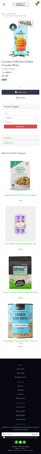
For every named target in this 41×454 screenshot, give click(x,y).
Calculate (21, 126)
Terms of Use (20, 407)
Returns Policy (20, 398)
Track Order (20, 373)
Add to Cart (21, 92)
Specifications (8, 143)
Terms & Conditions (23, 437)
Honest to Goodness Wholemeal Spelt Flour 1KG (20, 292)
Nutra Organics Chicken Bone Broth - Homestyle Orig (21, 342)
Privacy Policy (20, 411)
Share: (4, 72)
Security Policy (20, 419)
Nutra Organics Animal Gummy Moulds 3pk (20, 243)
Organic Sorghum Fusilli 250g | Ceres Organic (21, 195)
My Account (20, 369)
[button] (20, 97)
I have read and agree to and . (21, 437)
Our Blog (20, 390)
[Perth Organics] (20, 4)
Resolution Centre (20, 377)
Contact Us (20, 394)
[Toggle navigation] (4, 4)
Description (7, 138)
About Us (21, 386)
